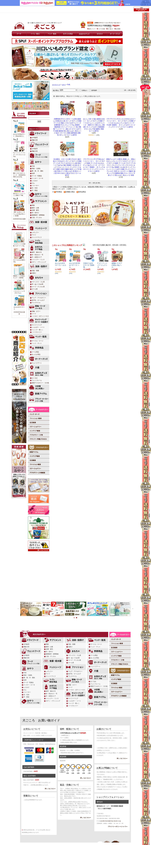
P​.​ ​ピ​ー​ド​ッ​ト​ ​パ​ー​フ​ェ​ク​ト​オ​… (102, 265)
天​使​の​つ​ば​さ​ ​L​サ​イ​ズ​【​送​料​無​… (88, 265)
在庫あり (84, 90)
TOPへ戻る (145, 91)
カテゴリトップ (56, 84)
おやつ (63, 84)
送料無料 (94, 90)
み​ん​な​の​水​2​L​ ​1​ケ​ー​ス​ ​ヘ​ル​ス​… (60, 265)
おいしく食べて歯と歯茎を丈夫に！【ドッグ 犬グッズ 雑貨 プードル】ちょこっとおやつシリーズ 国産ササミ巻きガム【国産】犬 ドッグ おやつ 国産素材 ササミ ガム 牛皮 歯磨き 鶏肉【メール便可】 (94, 125)
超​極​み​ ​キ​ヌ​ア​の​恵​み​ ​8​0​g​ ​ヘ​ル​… (117, 265)
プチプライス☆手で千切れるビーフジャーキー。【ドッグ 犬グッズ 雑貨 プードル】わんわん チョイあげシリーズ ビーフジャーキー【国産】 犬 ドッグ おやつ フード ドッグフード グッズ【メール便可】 (94, 165)
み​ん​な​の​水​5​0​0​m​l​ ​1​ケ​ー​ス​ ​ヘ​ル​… (74, 265)
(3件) (97, 135)
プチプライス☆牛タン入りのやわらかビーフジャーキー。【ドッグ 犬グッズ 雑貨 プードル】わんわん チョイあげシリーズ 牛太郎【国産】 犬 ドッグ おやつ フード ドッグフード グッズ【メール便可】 (121, 123)
